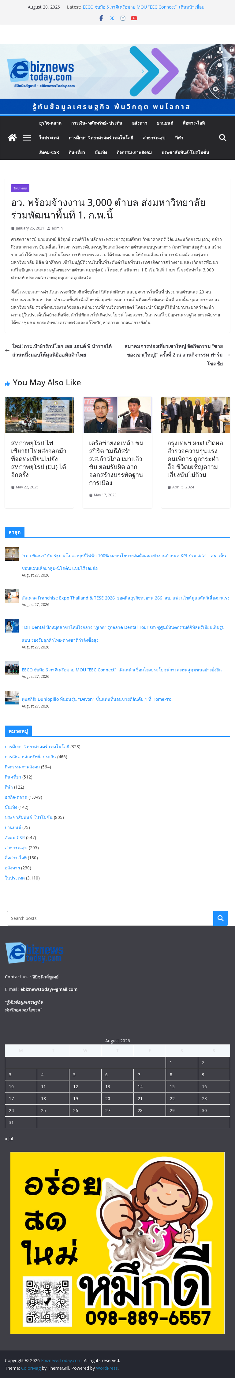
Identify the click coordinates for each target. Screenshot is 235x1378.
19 (75, 1098)
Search (220, 918)
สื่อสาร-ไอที (194, 123)
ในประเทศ (49, 137)
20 (107, 1098)
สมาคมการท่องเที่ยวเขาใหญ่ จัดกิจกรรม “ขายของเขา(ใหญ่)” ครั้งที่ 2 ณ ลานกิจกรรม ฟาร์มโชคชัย (174, 355)
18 (43, 1098)
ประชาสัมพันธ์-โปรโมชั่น (185, 152)
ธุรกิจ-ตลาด (50, 123)
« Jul (9, 1138)
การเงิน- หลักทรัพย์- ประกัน (96, 123)
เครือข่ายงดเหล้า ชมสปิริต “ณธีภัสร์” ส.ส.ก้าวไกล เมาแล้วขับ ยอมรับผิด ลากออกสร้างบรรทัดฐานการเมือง (116, 463)
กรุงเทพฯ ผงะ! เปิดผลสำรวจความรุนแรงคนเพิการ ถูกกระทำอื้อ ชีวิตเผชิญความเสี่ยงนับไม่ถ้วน (195, 459)
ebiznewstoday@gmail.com (49, 989)
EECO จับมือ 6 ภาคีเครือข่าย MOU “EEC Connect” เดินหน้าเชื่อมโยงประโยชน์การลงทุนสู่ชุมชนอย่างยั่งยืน (143, 10)
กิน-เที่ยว (77, 152)
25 (43, 1110)
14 (140, 1086)
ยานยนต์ (165, 123)
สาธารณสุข (154, 137)
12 (75, 1086)
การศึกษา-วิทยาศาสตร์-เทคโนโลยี (101, 137)
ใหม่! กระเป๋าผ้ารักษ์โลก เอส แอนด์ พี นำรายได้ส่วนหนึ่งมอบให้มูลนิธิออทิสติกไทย (62, 350)
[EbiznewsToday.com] (117, 48)
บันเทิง (101, 152)
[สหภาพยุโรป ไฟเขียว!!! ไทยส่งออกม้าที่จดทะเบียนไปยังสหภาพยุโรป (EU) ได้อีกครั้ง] (39, 401)
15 (172, 1086)
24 (11, 1110)
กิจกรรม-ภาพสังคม (134, 152)
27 (107, 1110)
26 (75, 1110)
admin (57, 228)
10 (11, 1086)
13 (107, 1086)
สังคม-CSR (49, 152)
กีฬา (179, 137)
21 (140, 1098)
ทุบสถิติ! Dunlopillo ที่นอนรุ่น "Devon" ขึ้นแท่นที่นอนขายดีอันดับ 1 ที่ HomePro (96, 699)
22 (172, 1098)
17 (11, 1098)
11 (43, 1086)
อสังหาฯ (139, 123)
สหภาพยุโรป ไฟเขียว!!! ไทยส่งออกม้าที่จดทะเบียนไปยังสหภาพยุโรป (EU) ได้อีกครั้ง (38, 459)
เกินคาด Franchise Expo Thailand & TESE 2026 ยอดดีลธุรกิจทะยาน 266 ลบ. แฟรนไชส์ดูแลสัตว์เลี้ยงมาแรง (125, 598)
